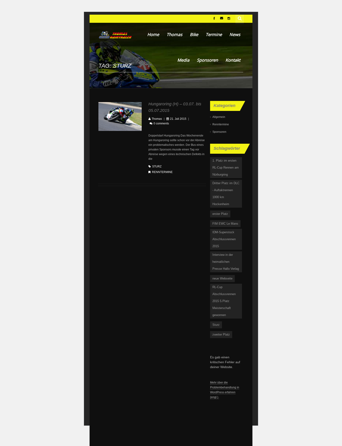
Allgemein (218, 117)
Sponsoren (207, 60)
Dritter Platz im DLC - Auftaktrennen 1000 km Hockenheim (225, 193)
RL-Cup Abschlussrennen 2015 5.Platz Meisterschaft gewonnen (224, 301)
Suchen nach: (239, 17)
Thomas (174, 34)
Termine (214, 34)
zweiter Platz (221, 334)
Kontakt (232, 60)
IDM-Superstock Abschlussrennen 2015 (224, 239)
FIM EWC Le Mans (225, 223)
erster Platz (220, 214)
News (234, 34)
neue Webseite (222, 278)
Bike (194, 34)
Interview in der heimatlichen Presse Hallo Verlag (225, 261)
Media (183, 60)
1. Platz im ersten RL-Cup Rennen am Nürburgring (225, 167)
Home (153, 34)
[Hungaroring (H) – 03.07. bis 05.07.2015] (120, 116)
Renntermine (162, 172)
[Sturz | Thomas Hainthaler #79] (115, 34)
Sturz (156, 166)
